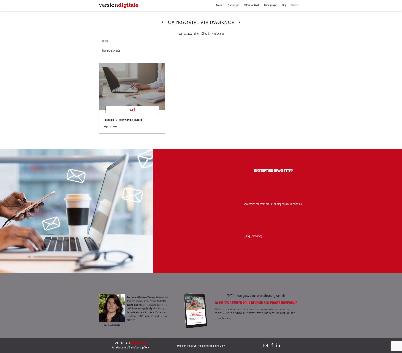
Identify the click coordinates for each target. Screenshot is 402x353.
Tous (180, 34)
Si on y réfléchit (201, 34)
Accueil (219, 5)
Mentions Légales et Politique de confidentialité (201, 346)
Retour (105, 41)
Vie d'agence (218, 34)
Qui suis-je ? (233, 5)
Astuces (188, 34)
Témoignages (270, 5)
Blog (284, 5)
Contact (295, 5)
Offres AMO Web (251, 5)
